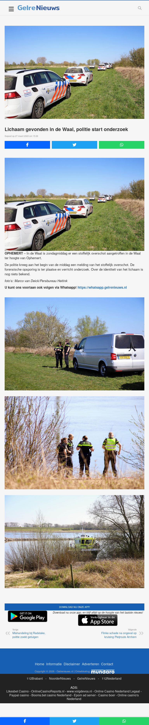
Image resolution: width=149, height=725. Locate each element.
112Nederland (111, 678)
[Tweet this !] (74, 145)
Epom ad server (85, 695)
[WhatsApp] (121, 145)
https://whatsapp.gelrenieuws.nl (102, 287)
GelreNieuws (86, 678)
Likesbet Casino (17, 691)
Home (39, 663)
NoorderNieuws (60, 678)
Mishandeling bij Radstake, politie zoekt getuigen (28, 633)
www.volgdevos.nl (79, 691)
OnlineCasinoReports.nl (47, 691)
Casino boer (106, 695)
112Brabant (35, 678)
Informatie (54, 663)
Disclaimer (72, 663)
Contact (107, 663)
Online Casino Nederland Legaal (117, 691)
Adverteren (90, 663)
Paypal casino (19, 695)
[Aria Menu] (11, 9)
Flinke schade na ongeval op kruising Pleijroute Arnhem (119, 633)
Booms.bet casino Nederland (51, 695)
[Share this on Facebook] (27, 145)
